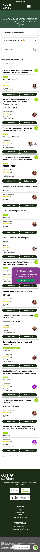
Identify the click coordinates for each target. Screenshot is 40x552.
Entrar (20, 515)
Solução (20, 510)
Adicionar (11, 94)
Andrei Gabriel (6, 383)
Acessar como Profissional (20, 529)
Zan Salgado (6, 325)
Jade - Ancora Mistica (8, 111)
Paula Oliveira (6, 83)
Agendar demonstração (20, 517)
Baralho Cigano (10, 64)
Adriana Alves (6, 140)
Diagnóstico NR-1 (20, 512)
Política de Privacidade (6, 546)
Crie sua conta (20, 1)
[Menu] (28, 6)
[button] (26, 280)
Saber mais (28, 94)
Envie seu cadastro (20, 526)
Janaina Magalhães (8, 274)
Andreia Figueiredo (7, 221)
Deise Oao (5, 245)
